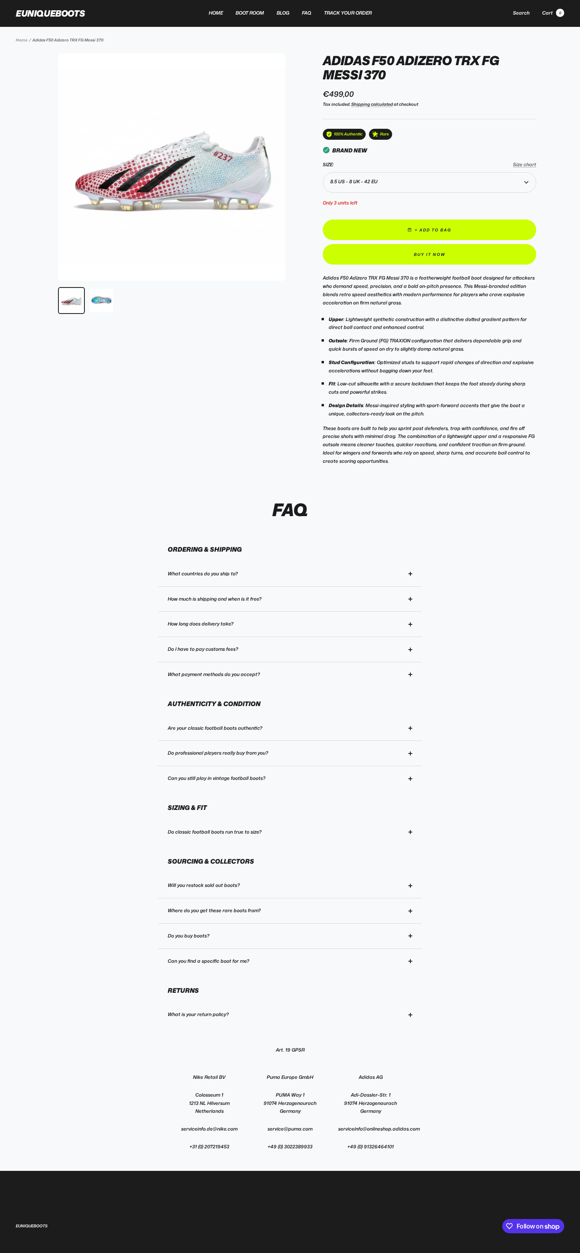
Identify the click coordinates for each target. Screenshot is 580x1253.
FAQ (306, 12)
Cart (551, 12)
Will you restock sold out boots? (204, 885)
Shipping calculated (372, 104)
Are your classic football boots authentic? (215, 728)
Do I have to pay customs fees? (203, 649)
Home (22, 40)
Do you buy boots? (189, 935)
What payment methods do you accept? (214, 674)
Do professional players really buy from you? (218, 753)
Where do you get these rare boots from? (214, 910)
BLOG (283, 12)
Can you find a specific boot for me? (208, 961)
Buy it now (429, 254)
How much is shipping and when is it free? (215, 599)
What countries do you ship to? (203, 573)
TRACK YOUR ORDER (348, 12)
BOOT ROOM (250, 12)
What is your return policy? (198, 1014)
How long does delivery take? (201, 623)
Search (521, 12)
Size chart (524, 164)
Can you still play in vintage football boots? (217, 778)
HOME (216, 12)
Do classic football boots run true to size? (215, 831)
